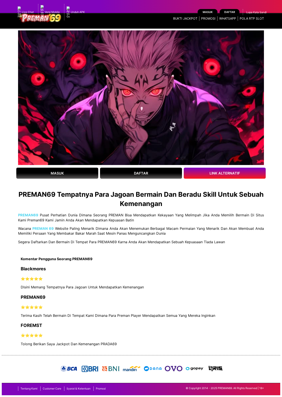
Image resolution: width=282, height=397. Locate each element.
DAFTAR (141, 173)
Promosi (208, 18)
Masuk (208, 12)
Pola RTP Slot (252, 18)
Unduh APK (78, 12)
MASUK (57, 173)
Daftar (229, 12)
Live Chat (28, 12)
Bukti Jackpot (185, 18)
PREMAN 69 (43, 228)
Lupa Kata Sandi (256, 12)
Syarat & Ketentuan (79, 388)
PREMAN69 (28, 215)
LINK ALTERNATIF (225, 173)
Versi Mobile (52, 12)
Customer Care (52, 388)
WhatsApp (227, 18)
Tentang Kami (28, 388)
